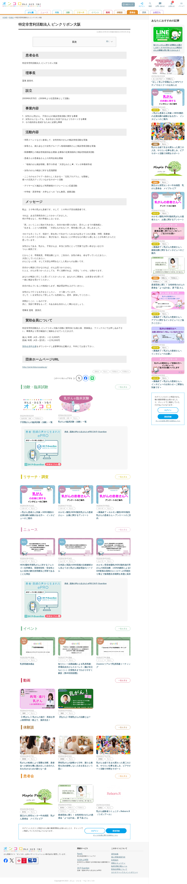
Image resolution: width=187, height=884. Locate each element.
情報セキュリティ (118, 863)
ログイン (94, 831)
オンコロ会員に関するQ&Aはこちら (105, 835)
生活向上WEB (82, 860)
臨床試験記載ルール (119, 866)
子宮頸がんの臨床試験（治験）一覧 (36, 422)
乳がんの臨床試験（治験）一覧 (72, 421)
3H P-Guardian (83, 868)
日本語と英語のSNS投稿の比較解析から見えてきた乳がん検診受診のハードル (75, 568)
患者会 (11, 17)
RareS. (80, 854)
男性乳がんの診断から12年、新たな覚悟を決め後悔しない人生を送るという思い (75, 765)
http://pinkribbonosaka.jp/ (34, 367)
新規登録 (116, 831)
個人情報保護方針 (118, 857)
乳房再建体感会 (27, 664)
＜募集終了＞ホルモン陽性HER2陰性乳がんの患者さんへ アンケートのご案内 (113, 515)
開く (108, 41)
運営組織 (114, 854)
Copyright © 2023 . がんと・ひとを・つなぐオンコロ (74, 881)
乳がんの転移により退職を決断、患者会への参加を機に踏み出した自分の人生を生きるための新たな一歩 (37, 765)
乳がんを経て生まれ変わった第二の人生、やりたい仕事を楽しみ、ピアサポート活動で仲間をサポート (113, 765)
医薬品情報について (119, 869)
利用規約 (114, 860)
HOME (5, 17)
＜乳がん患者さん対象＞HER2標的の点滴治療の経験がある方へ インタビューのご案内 (37, 515)
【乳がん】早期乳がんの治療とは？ (74, 717)
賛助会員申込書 (29, 346)
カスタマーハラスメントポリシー (124, 872)
